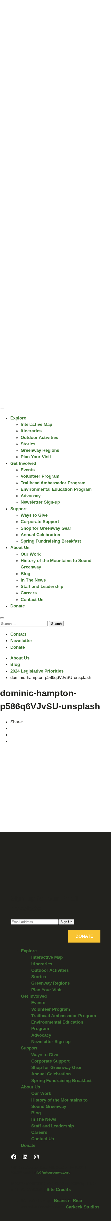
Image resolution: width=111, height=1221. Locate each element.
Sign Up (66, 922)
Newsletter (21, 640)
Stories (28, 443)
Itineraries (31, 430)
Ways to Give (34, 515)
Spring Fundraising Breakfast (51, 541)
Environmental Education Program (56, 489)
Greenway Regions (40, 450)
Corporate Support (40, 521)
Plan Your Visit (36, 456)
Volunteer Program (40, 476)
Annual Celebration (40, 534)
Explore (18, 418)
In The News (33, 580)
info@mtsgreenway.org (52, 1172)
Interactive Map (36, 424)
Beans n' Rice (68, 1200)
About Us (19, 547)
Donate (17, 605)
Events (28, 469)
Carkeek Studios (82, 1206)
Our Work (31, 554)
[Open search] (2, 618)
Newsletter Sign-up (40, 502)
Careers (29, 592)
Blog (25, 573)
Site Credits (58, 1189)
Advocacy (31, 495)
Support (18, 508)
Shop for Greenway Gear (46, 528)
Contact (18, 634)
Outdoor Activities (39, 437)
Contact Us (32, 599)
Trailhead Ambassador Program (53, 482)
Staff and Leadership (42, 586)
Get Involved (23, 463)
